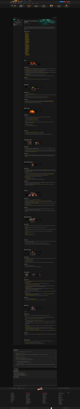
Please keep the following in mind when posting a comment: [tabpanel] (20, 379)
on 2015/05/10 (20, 363)
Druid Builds (60, 398)
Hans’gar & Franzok (27, 39)
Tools (59, 388)
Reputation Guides (28, 398)
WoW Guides (12, 392)
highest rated (23, 351)
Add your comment (15, 351)
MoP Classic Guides (28, 392)
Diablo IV (30, 0)
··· (32, 0)
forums (21, 375)
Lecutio (18, 363)
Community (33, 3)
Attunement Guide (45, 393)
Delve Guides (12, 394)
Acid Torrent (26, 364)
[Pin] (54, 17)
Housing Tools (14, 388)
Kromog (26, 43)
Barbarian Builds (60, 397)
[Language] (69, 3)
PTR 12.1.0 (20, 1)
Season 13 (60, 394)
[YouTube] (67, 408)
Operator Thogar (27, 48)
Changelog (14, 25)
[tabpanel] (35, 359)
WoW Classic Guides (45, 392)
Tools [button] (27, 3)
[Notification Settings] (67, 3)
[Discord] (63, 408)
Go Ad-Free (36, 3)
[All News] (11, 0)
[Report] (55, 17)
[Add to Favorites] (53, 17)
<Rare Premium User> (21, 361)
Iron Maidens (26, 50)
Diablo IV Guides (60, 392)
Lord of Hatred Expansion (61, 393)
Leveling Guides (12, 395)
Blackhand (26, 52)
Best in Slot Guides (45, 394)
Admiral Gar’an (27, 295)
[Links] (56, 17)
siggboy (17, 357)
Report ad (66, 386)
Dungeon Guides (28, 395)
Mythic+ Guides (12, 396)
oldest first (21, 351)
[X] (64, 408)
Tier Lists (60, 396)
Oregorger (26, 34)
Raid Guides (12, 398)
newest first (19, 351)
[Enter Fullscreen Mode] (66, 3)
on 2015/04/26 (22, 357)
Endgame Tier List (61, 395)
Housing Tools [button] (15, 3)
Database (24, 3)
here (40, 27)
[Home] (14, 2)
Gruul (25, 32)
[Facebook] (66, 408)
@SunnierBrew (28, 343)
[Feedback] (68, 3)
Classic (19, 0)
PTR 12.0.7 (22, 1)
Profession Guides (13, 397)
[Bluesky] (65, 408)
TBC (22, 0)
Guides (30, 3)
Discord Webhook (20, 3)
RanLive (18, 361)
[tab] (15, 350)
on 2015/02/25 (21, 353)
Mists (25, 0)
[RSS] (68, 408)
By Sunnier (25, 23)
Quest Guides (27, 397)
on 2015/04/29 (24, 361)
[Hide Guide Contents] (21, 20)
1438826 (17, 353)
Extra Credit (27, 36)
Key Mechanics (27, 33)
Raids (16, 17)
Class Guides (12, 393)
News (11, 3)
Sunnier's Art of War (28, 342)
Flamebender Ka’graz (27, 41)
